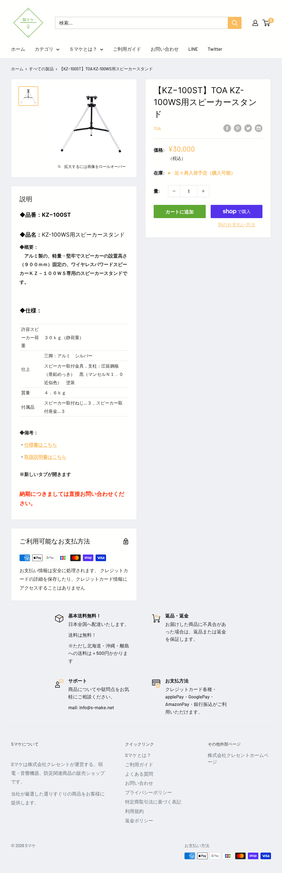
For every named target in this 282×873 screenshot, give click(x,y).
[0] (266, 23)
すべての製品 (41, 68)
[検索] (235, 23)
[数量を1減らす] (174, 191)
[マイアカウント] (255, 23)
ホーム (18, 49)
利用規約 (134, 811)
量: (157, 191)
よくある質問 (139, 773)
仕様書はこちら (40, 444)
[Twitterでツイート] (248, 128)
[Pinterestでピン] (238, 128)
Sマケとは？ (138, 755)
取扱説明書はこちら (45, 456)
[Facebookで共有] (227, 128)
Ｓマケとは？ (83, 49)
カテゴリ (44, 49)
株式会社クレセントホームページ (238, 758)
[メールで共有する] (258, 128)
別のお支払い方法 (236, 224)
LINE (193, 49)
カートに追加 (180, 211)
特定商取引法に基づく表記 (153, 801)
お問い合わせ (165, 49)
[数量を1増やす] (203, 191)
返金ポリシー (139, 820)
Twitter (215, 49)
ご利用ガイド (127, 49)
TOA (157, 128)
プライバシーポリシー (148, 792)
